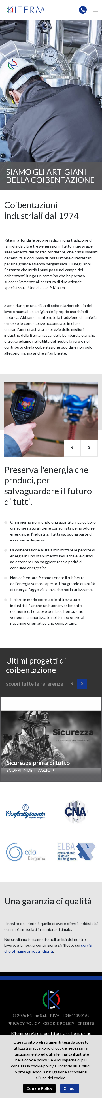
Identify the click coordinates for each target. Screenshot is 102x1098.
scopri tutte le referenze (34, 684)
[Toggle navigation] (95, 10)
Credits (85, 1023)
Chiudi (69, 1088)
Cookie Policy (58, 1023)
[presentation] (72, 448)
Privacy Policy (24, 1023)
